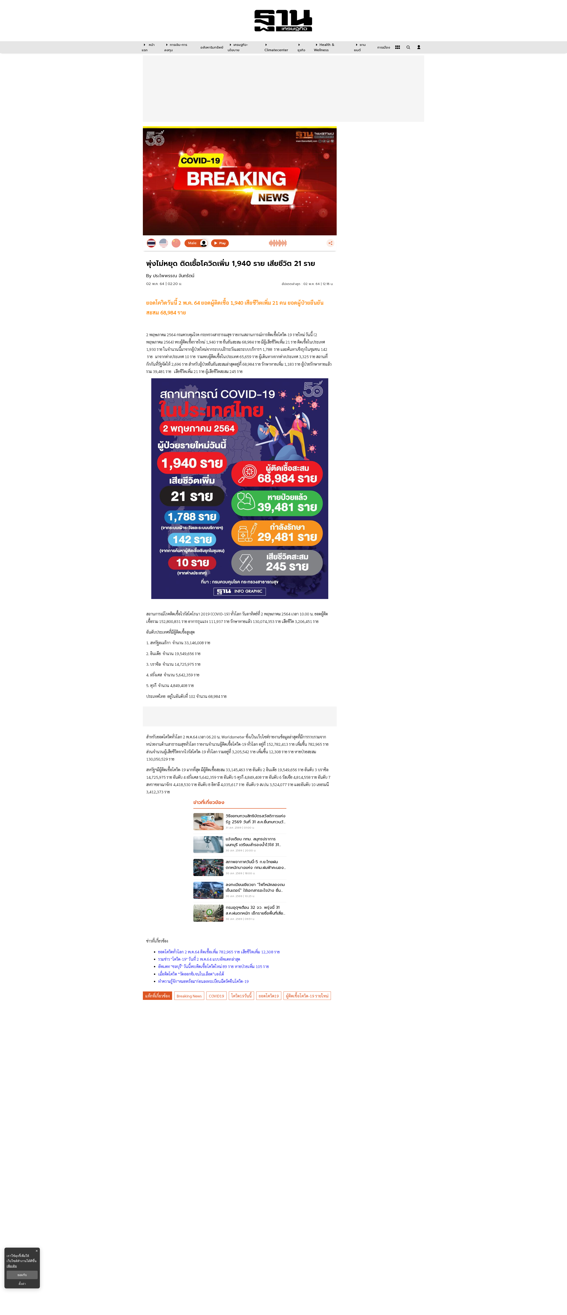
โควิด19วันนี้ (241, 995)
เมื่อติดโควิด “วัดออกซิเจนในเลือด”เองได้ (191, 973)
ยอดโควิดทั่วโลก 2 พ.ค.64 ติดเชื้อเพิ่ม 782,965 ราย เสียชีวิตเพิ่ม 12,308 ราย (219, 951)
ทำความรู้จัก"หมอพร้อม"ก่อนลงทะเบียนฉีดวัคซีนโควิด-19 (203, 981)
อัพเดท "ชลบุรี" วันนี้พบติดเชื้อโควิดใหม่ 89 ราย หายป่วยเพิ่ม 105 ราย (213, 966)
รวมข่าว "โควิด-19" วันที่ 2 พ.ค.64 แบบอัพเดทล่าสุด (199, 959)
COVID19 (216, 995)
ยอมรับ (22, 1275)
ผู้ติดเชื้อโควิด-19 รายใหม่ (307, 995)
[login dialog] (419, 47)
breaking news (189, 995)
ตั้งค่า (22, 1284)
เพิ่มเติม (12, 1266)
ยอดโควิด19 (269, 995)
